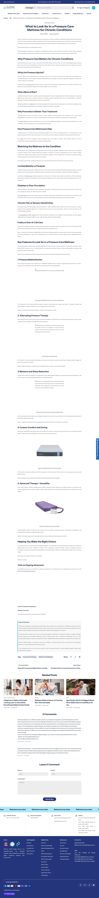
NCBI (21, 121)
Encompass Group (22, 195)
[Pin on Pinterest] (79, 657)
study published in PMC (25, 215)
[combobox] (49, 8)
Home (6, 18)
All (10, 18)
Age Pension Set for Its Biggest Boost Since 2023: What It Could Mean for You (80, 702)
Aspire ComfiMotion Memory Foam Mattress (49, 468)
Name (20, 770)
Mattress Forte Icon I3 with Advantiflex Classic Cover (49, 412)
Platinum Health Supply (13, 890)
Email (53, 770)
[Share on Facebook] (71, 657)
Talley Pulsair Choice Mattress (49, 356)
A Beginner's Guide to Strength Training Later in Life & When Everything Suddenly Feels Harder (17, 702)
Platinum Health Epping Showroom (26, 571)
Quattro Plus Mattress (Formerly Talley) (49, 526)
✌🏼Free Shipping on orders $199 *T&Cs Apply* (49, 2)
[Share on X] (75, 657)
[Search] (73, 8)
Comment (21, 779)
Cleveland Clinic (31, 84)
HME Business (28, 176)
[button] (97, 449)
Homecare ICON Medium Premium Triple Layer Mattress (49, 300)
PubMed (31, 104)
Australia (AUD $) (11, 882)
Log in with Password (9, 2)
